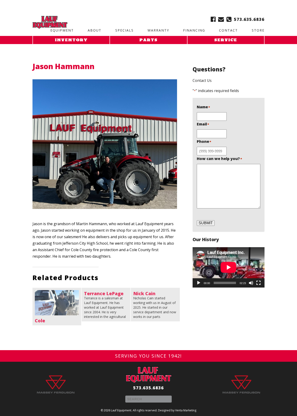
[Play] (198, 283)
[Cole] (57, 302)
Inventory (71, 40)
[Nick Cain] (155, 304)
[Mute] (251, 283)
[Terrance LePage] (106, 304)
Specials (124, 30)
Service (225, 40)
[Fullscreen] (258, 283)
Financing (194, 30)
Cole (40, 320)
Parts (148, 40)
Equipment (62, 30)
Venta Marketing (185, 410)
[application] (229, 267)
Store (258, 30)
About (94, 30)
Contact (228, 30)
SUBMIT (206, 223)
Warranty (158, 30)
